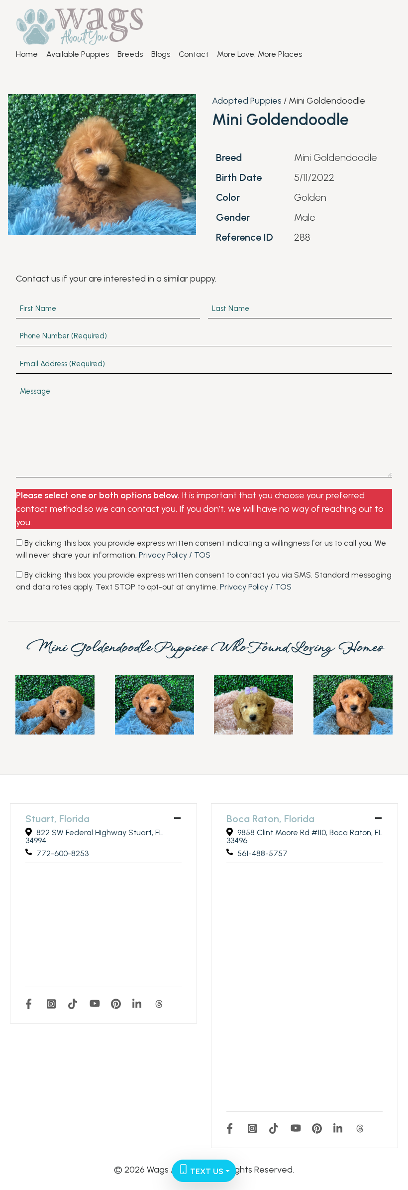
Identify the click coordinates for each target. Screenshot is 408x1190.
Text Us (205, 1171)
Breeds (130, 54)
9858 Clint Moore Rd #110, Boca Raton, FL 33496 (304, 836)
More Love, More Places (259, 54)
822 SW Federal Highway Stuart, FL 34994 (94, 836)
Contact (193, 54)
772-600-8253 (62, 853)
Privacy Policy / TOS (174, 555)
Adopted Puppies (247, 100)
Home (27, 54)
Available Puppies (77, 54)
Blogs (160, 54)
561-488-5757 (262, 853)
